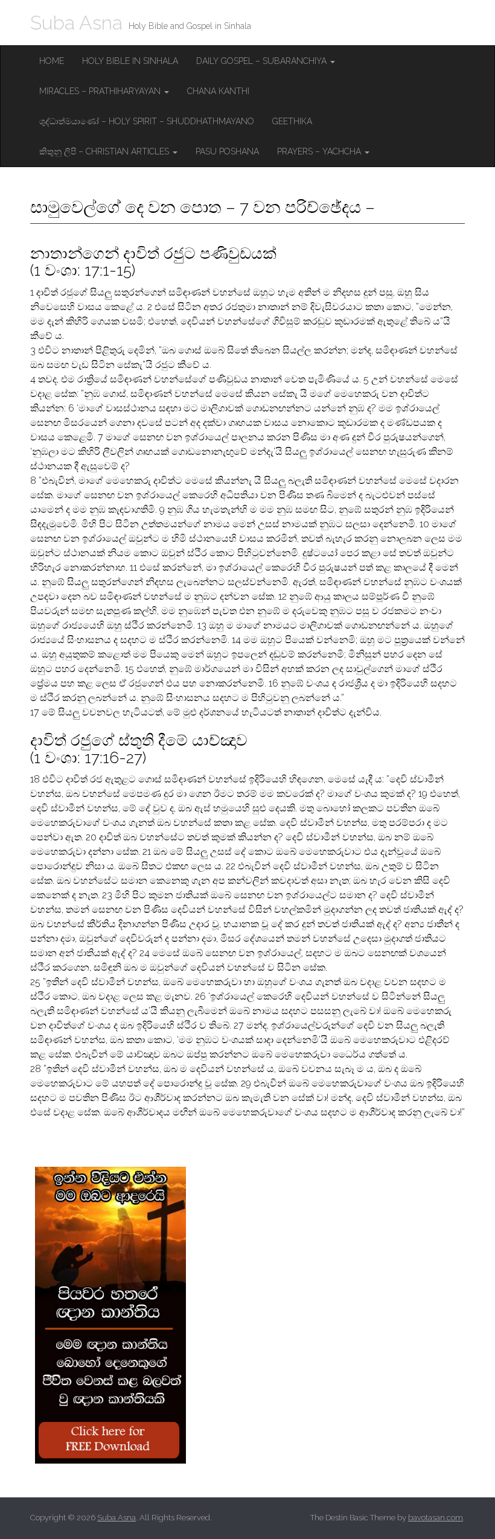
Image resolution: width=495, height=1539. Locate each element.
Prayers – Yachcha (320, 151)
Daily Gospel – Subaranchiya (262, 61)
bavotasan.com (435, 1517)
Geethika (292, 121)
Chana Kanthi (218, 91)
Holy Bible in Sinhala (130, 61)
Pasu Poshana (227, 151)
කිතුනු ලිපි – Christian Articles (105, 151)
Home (51, 61)
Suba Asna (76, 22)
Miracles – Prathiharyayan (101, 91)
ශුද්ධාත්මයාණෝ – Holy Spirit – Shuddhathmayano (146, 121)
